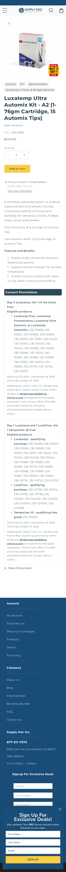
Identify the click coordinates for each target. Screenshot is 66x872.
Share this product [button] (20, 568)
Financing (13, 655)
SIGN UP (32, 859)
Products (13, 639)
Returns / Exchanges (21, 631)
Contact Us (14, 719)
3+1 (22, 84)
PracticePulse (16, 695)
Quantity (9, 148)
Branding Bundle (18, 703)
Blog (10, 687)
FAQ (10, 711)
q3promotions (38, 84)
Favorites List (16, 623)
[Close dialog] (60, 809)
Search (11, 647)
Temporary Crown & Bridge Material (30, 89)
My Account (15, 615)
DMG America (13, 125)
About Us (13, 679)
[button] (4, 10)
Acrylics (11, 84)
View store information (20, 191)
